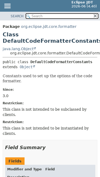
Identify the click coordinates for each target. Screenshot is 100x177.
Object (26, 67)
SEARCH (17, 16)
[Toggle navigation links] (7, 6)
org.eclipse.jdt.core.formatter (49, 26)
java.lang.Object (18, 49)
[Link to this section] (49, 147)
